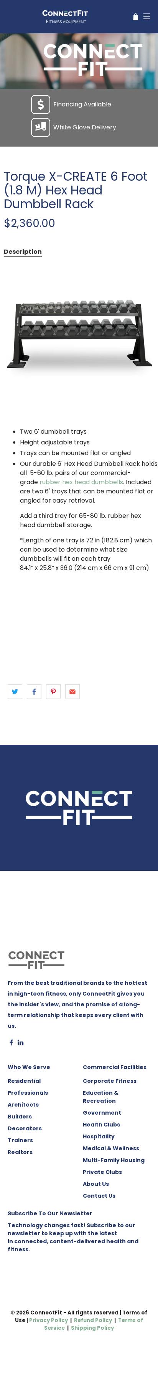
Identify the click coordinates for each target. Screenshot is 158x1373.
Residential (24, 1081)
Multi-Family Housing (114, 1160)
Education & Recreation (100, 1097)
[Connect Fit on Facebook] (11, 1044)
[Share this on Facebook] (34, 691)
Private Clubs (102, 1172)
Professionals (28, 1093)
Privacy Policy (48, 1320)
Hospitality (99, 1136)
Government (102, 1113)
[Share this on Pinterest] (53, 691)
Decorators (25, 1128)
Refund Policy (93, 1320)
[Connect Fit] (66, 16)
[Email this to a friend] (72, 691)
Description (23, 251)
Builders (20, 1116)
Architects (23, 1105)
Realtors (20, 1152)
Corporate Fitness (110, 1081)
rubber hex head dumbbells (81, 482)
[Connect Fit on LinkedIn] (20, 1044)
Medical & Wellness (111, 1148)
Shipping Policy (92, 1328)
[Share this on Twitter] (15, 691)
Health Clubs (101, 1124)
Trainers (20, 1140)
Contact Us (99, 1196)
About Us (96, 1184)
